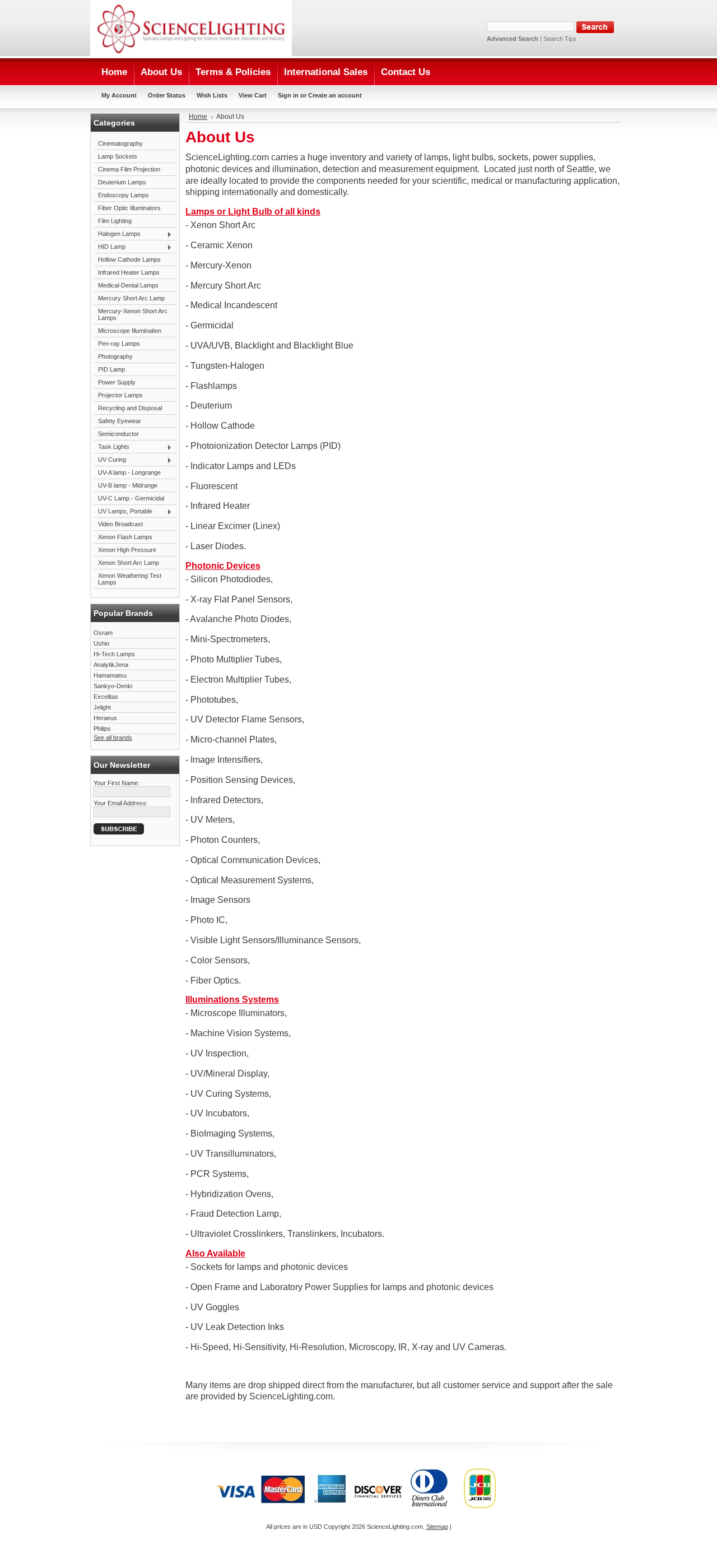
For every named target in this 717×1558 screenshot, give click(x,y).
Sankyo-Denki (113, 686)
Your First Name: (116, 783)
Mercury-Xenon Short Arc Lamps (132, 314)
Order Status (166, 95)
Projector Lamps (120, 395)
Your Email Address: (121, 803)
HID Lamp (109, 247)
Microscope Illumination (129, 330)
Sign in (288, 95)
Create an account (335, 95)
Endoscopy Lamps (123, 195)
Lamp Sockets (117, 156)
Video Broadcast (120, 524)
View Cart (253, 95)
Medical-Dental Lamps (128, 285)
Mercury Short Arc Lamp (131, 298)
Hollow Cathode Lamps (129, 259)
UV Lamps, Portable (123, 512)
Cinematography (120, 143)
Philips (102, 728)
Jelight (102, 707)
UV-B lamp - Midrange (127, 485)
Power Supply (117, 382)
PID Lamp (111, 369)
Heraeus (105, 718)
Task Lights (111, 447)
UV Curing (110, 460)
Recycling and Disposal (130, 408)
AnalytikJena (111, 664)
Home (198, 116)
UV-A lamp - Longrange (129, 472)
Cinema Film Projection (129, 169)
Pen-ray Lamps (119, 343)
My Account (119, 95)
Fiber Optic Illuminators (129, 208)
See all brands (113, 737)
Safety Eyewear (119, 421)
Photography (115, 356)
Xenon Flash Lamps (125, 537)
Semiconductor (118, 433)
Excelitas (106, 696)
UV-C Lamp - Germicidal (131, 498)
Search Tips (559, 38)
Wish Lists (212, 95)
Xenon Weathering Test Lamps (129, 579)
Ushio (101, 643)
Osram (103, 632)
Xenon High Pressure (127, 549)
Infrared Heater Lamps (129, 272)
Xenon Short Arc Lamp (128, 562)
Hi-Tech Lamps (114, 654)
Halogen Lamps (117, 234)
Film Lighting (115, 220)
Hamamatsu (110, 675)
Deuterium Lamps (122, 182)
